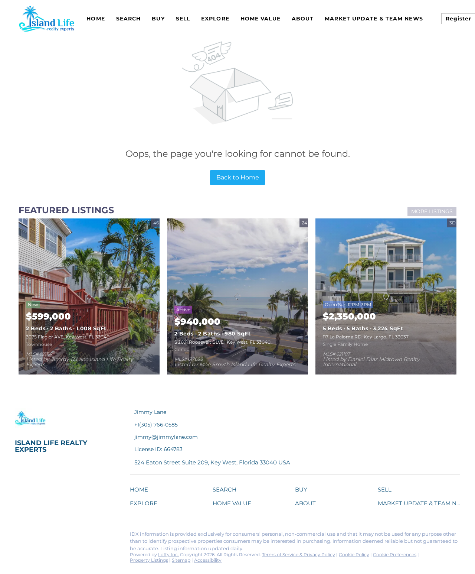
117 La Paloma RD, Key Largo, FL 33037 (366, 337)
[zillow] (65, 536)
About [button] (303, 18)
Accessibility (208, 560)
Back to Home (237, 177)
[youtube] (94, 536)
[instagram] (79, 536)
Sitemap (181, 560)
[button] (141, 490)
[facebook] (20, 536)
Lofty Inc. (168, 554)
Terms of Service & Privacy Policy (298, 554)
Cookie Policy (354, 554)
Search (128, 18)
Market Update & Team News (374, 18)
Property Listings (149, 560)
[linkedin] (35, 536)
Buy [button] (158, 18)
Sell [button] (183, 18)
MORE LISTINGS (432, 211)
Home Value (260, 18)
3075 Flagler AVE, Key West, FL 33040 (67, 337)
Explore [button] (215, 18)
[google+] (109, 536)
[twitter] (50, 536)
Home (95, 18)
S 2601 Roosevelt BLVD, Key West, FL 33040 (222, 342)
